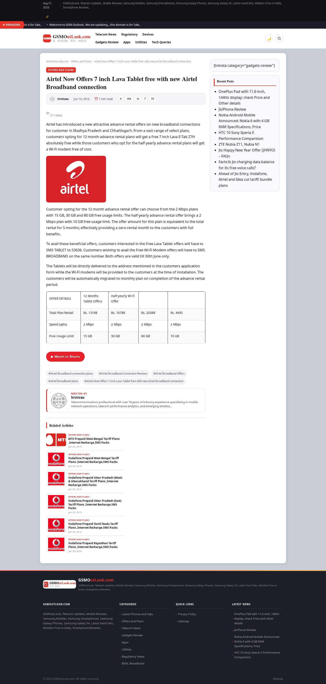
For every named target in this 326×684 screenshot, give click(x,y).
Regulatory (129, 34)
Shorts (311, 675)
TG (152, 98)
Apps (126, 42)
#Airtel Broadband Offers (169, 373)
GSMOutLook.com (57, 61)
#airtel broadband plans (63, 381)
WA (129, 98)
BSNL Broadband (133, 663)
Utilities (141, 42)
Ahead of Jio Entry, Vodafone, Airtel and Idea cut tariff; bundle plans (245, 179)
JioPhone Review (232, 109)
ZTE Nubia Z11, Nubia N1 (239, 144)
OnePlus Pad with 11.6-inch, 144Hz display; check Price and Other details (244, 97)
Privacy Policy (187, 614)
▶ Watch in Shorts (65, 356)
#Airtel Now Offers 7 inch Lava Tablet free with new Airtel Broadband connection (133, 381)
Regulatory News (133, 656)
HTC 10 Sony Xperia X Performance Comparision (257, 654)
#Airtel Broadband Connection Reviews (123, 373)
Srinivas (63, 99)
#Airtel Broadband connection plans (71, 373)
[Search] (279, 38)
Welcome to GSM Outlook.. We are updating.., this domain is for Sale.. (87, 25)
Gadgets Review (106, 42)
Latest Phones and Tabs (137, 614)
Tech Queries (161, 42)
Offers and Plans (81, 61)
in (138, 98)
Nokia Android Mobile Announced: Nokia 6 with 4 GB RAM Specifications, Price (244, 121)
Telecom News (105, 34)
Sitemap (183, 621)
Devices (148, 34)
